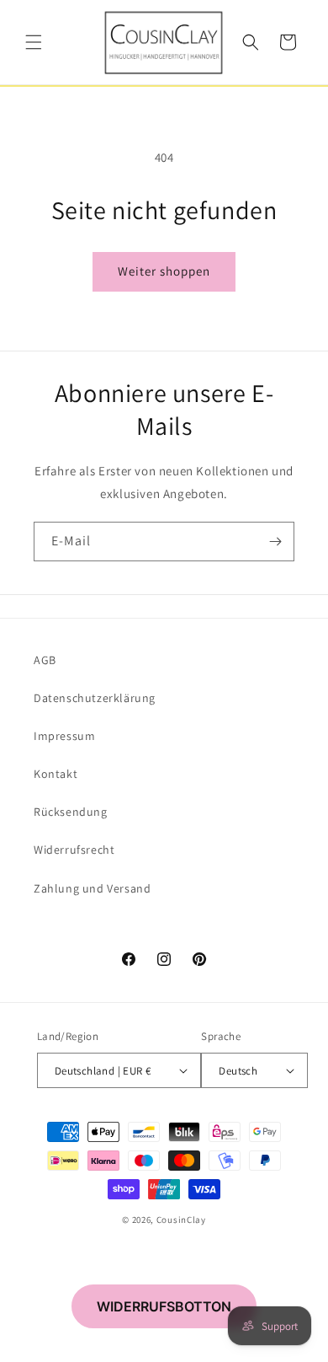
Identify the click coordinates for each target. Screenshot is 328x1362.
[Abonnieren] (275, 541)
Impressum (64, 735)
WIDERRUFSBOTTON (164, 1306)
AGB (45, 660)
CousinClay (181, 1219)
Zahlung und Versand (92, 888)
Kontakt (55, 773)
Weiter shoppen (164, 271)
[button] (33, 42)
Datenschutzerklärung (95, 697)
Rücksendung (71, 811)
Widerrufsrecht (74, 849)
